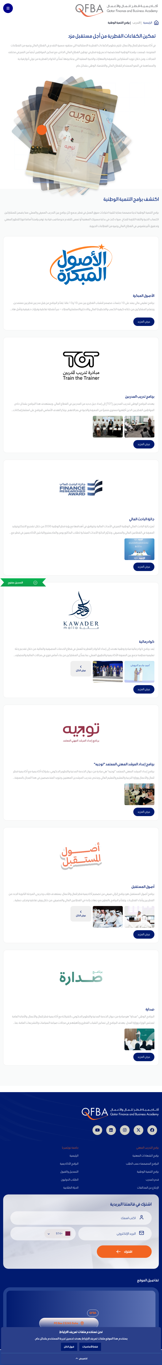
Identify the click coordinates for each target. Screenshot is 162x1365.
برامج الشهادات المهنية (145, 1156)
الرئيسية (147, 23)
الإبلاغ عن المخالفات (148, 1188)
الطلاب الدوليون (69, 1180)
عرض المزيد (144, 322)
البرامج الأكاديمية (69, 1164)
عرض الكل (81, 670)
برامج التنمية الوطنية (148, 1172)
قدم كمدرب (152, 1180)
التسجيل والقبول (69, 1172)
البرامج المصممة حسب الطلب (142, 1164)
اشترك (128, 1251)
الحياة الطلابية (70, 1188)
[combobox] (58, 1233)
